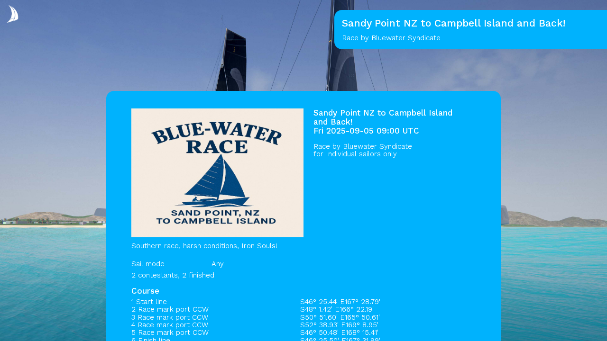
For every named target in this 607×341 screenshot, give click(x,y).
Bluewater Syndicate (377, 146)
